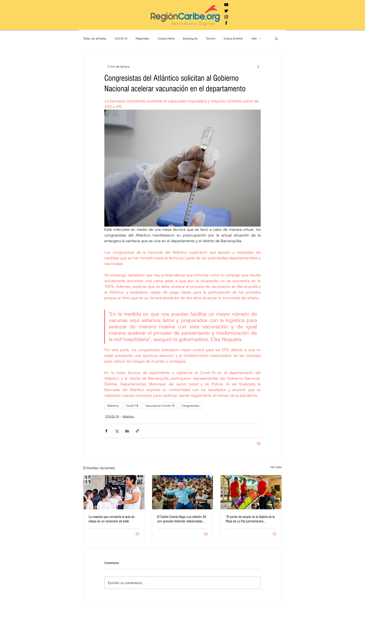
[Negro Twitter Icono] (226, 10)
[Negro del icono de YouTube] (226, 4)
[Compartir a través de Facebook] (106, 431)
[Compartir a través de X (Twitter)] (117, 431)
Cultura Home (166, 38)
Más (254, 38)
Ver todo (276, 467)
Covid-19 (132, 406)
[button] (276, 38)
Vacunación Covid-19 (159, 406)
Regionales (142, 38)
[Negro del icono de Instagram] (226, 16)
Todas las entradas (94, 38)
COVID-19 (121, 38)
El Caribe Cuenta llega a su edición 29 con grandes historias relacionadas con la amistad (181, 519)
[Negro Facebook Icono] (226, 23)
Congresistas (190, 406)
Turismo (210, 38)
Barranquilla (190, 38)
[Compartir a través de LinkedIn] (127, 431)
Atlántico (113, 406)
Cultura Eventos (233, 38)
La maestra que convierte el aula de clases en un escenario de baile (111, 519)
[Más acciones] (258, 66)
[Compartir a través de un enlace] (137, 431)
